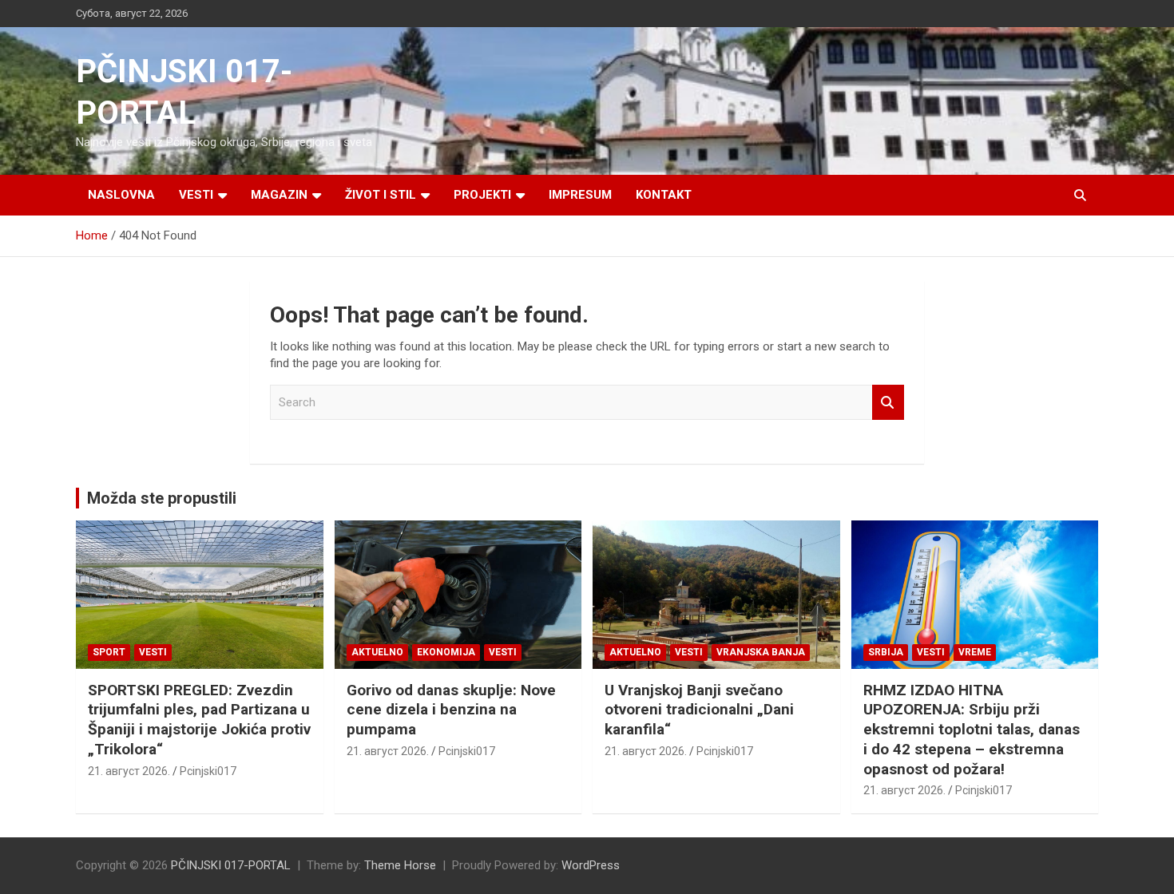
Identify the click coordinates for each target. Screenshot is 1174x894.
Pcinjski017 (208, 771)
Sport (109, 652)
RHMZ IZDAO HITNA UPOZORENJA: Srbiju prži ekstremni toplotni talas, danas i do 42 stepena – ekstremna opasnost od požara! (971, 729)
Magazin (279, 195)
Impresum (580, 195)
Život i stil (380, 195)
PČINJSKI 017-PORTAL (231, 865)
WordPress (590, 865)
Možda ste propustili (161, 498)
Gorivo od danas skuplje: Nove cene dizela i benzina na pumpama (451, 709)
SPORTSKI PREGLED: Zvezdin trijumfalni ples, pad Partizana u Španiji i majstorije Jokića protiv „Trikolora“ (199, 719)
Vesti (196, 195)
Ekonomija (446, 652)
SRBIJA (885, 652)
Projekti (482, 195)
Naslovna (121, 195)
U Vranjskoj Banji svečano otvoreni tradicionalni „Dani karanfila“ (699, 709)
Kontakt (664, 195)
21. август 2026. (129, 771)
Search (888, 403)
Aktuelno (377, 652)
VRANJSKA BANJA (760, 652)
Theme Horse (400, 865)
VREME (974, 652)
